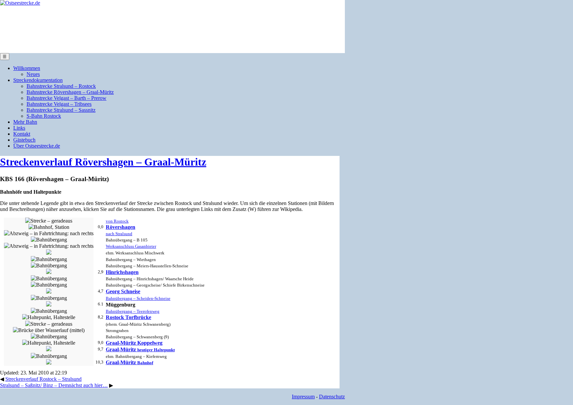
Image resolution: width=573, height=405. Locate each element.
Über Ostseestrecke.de (36, 146)
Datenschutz (332, 396)
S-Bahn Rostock (44, 116)
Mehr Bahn (25, 122)
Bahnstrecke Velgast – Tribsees (59, 104)
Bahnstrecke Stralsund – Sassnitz (61, 110)
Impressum (303, 396)
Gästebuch (24, 140)
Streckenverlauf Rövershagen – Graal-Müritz (103, 162)
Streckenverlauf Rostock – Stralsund (43, 379)
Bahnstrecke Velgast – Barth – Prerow (66, 98)
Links (19, 128)
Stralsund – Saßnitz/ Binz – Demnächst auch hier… (54, 385)
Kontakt (21, 134)
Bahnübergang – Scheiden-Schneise (138, 298)
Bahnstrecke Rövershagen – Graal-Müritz (70, 92)
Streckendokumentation (38, 80)
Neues (33, 74)
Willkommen (26, 68)
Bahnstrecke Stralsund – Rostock (61, 86)
